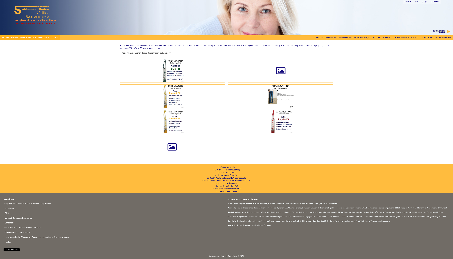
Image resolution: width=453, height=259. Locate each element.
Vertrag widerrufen (12, 250)
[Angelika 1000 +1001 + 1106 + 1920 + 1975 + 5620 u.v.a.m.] (172, 71)
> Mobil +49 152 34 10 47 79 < (406, 37)
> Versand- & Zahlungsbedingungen (18, 218)
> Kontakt (7, 242)
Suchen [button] (408, 2)
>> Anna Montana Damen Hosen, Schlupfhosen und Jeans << (30, 37)
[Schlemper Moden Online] (68, 15)
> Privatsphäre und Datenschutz (17, 232)
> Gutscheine (9, 223)
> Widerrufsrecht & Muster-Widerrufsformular (22, 227)
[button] (416, 2)
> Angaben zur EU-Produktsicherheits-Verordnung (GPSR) (27, 203)
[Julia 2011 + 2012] (280, 121)
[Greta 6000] (172, 121)
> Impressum (9, 208)
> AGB (6, 213)
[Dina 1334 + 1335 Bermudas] (280, 71)
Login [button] (425, 2)
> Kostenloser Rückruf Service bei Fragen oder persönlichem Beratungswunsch (36, 237)
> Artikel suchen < (381, 37)
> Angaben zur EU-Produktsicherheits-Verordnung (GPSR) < (341, 37)
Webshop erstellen (216, 256)
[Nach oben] (446, 255)
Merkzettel (435, 2)
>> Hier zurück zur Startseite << (436, 37)
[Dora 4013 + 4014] (172, 96)
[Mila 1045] (172, 147)
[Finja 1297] (280, 96)
